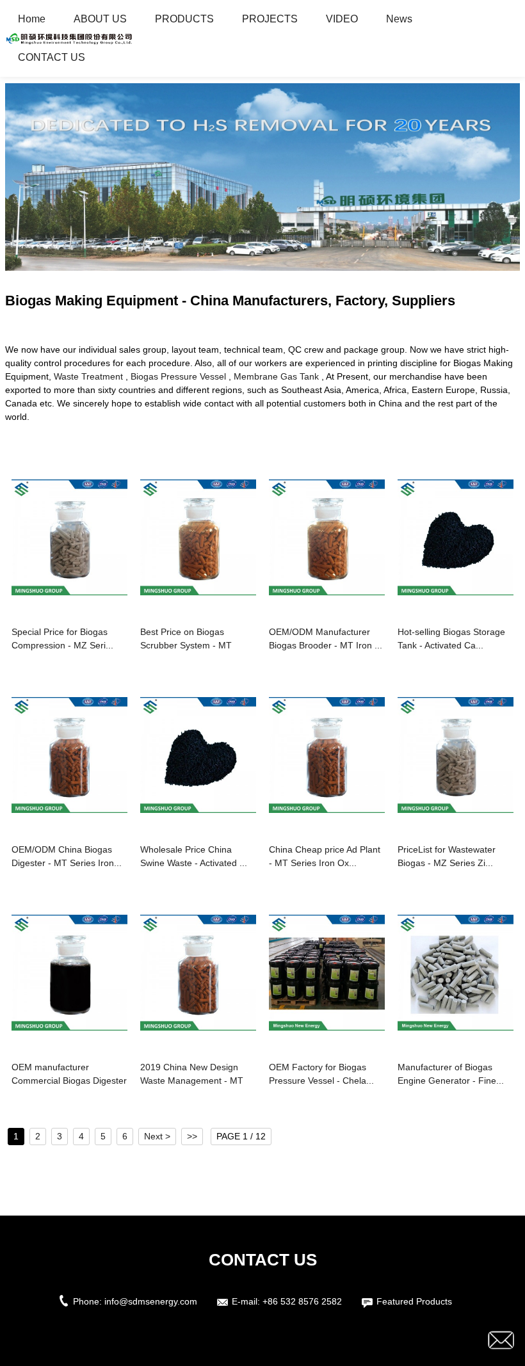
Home (31, 18)
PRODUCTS (184, 18)
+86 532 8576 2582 (302, 1301)
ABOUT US (100, 18)
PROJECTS (270, 18)
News (399, 18)
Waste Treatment (88, 376)
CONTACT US (51, 57)
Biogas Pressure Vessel (178, 376)
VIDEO (342, 18)
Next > (157, 1136)
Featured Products (414, 1301)
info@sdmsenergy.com (150, 1301)
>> (192, 1136)
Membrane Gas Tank (276, 376)
